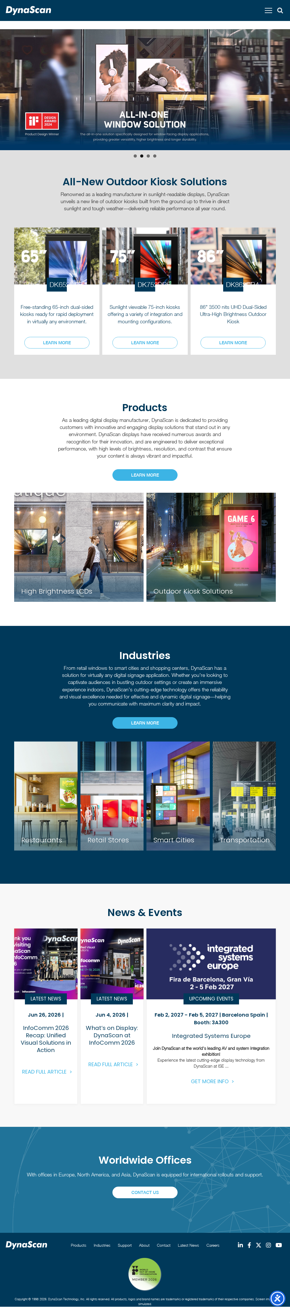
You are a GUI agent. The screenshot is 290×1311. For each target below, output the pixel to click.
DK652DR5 (66, 284)
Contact (163, 1245)
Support (125, 1245)
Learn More (145, 475)
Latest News (188, 1245)
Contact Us (145, 1192)
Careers (212, 1245)
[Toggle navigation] (268, 10)
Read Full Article (44, 1071)
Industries (102, 1245)
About (144, 1245)
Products (78, 1245)
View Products (53, 589)
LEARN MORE (57, 342)
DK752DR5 (154, 284)
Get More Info (210, 1081)
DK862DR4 (242, 284)
